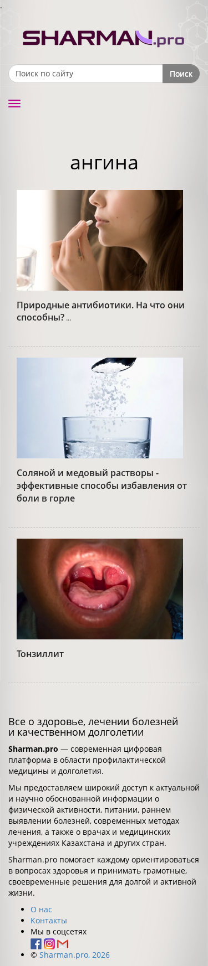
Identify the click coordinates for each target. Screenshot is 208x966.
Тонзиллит (40, 654)
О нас (41, 909)
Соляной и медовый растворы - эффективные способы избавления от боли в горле (102, 485)
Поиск (181, 73)
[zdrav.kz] (104, 36)
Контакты (49, 920)
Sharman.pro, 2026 (74, 954)
